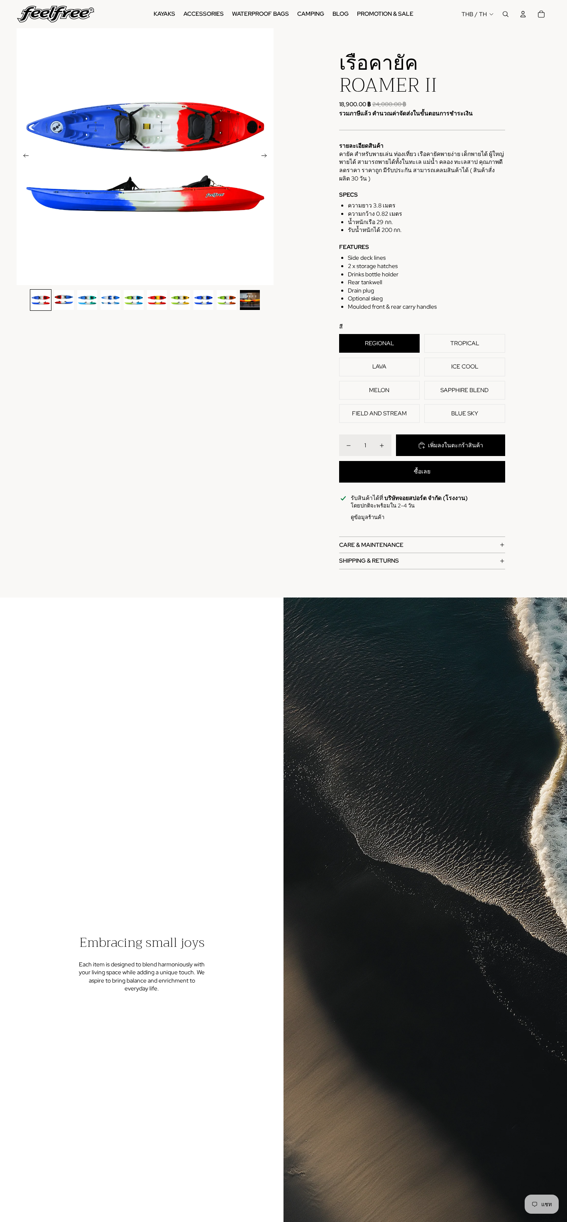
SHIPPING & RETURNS (369, 560)
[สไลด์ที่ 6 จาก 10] (157, 300)
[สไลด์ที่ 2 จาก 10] (64, 300)
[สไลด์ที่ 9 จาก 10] (227, 300)
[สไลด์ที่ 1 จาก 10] (41, 300)
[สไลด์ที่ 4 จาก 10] (110, 300)
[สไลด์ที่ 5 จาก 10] (134, 300)
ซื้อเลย (422, 471)
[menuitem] (164, 14)
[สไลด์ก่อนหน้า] (23, 157)
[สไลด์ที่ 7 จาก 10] (180, 300)
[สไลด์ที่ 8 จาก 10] (203, 300)
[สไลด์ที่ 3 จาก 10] (87, 300)
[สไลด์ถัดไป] (267, 157)
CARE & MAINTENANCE (371, 545)
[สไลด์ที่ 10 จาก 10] (250, 300)
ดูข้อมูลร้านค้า (367, 517)
